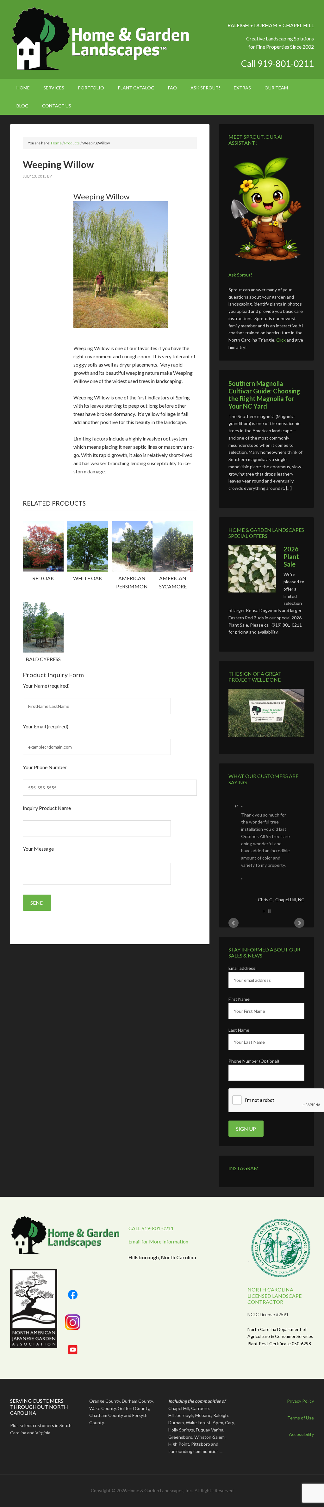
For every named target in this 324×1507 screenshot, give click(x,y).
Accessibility (301, 1434)
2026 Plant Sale (291, 556)
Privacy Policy (300, 1401)
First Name (239, 999)
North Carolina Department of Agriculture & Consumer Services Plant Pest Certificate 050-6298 (280, 1336)
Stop (269, 911)
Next (299, 923)
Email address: (242, 968)
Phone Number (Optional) (253, 1061)
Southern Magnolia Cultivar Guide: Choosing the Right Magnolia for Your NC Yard (264, 395)
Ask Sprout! (240, 274)
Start (264, 911)
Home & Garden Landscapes (101, 38)
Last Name (238, 1030)
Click (281, 340)
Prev (233, 923)
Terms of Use (300, 1417)
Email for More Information (158, 1241)
